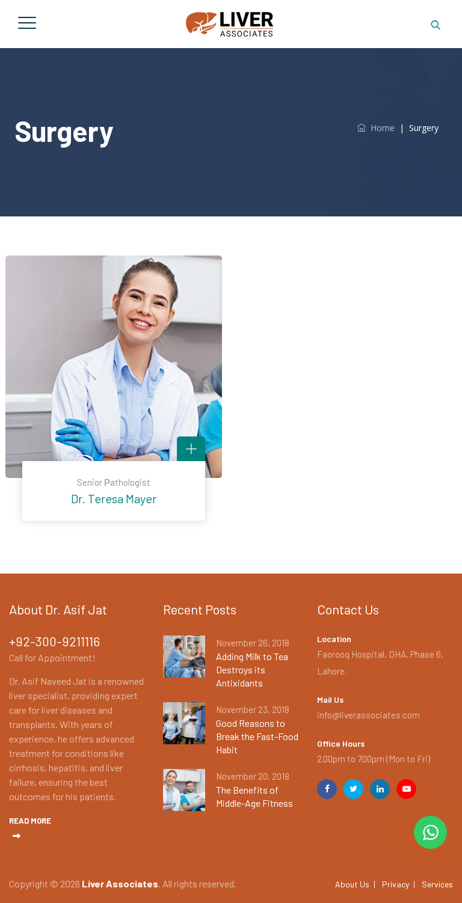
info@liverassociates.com (368, 714)
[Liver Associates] (229, 24)
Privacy (395, 884)
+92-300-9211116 (54, 641)
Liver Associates (120, 883)
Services (437, 884)
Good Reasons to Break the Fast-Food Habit (257, 736)
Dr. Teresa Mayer (113, 498)
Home (380, 127)
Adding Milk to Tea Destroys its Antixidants (252, 669)
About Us (352, 884)
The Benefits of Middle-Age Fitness (254, 796)
